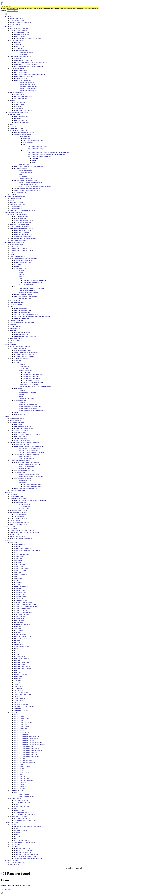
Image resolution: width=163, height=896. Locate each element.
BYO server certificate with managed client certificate (46, 154)
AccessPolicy (19, 546)
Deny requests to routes (18, 240)
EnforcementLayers (21, 586)
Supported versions (21, 800)
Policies (17, 836)
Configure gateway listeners (15, 196)
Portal (7, 416)
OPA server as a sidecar (27, 290)
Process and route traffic (13, 212)
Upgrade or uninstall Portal (23, 428)
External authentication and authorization (24, 258)
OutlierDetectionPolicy (22, 646)
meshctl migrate (19, 776)
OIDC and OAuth (20, 268)
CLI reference (15, 712)
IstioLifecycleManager (22, 624)
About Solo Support (17, 862)
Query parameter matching (23, 220)
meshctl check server (21, 718)
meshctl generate (20, 758)
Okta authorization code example (34, 280)
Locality (17, 640)
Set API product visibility (27, 466)
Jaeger (16, 412)
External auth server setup (23, 260)
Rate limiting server (25, 178)
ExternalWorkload (20, 596)
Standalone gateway (26, 52)
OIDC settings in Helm (31, 380)
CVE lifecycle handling (22, 818)
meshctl (17, 714)
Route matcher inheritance (28, 86)
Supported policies (20, 98)
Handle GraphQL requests (19, 498)
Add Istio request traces (22, 350)
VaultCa (17, 696)
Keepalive (17, 632)
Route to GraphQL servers (19, 510)
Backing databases (20, 168)
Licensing (17, 118)
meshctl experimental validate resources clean (30, 744)
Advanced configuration (18, 130)
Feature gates (18, 804)
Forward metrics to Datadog (24, 354)
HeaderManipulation (21, 614)
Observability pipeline (22, 840)
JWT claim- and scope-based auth (26, 314)
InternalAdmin (19, 622)
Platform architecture (21, 34)
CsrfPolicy (18, 580)
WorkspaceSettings (20, 710)
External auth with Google (32, 374)
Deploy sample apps (17, 20)
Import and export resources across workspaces (30, 62)
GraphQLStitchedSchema (23, 612)
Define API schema (16, 496)
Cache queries (15, 520)
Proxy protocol (15, 328)
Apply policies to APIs (22, 440)
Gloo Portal (14, 846)
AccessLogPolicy (20, 544)
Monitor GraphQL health (18, 524)
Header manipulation (17, 302)
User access (18, 106)
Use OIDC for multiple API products (31, 452)
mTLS (25, 150)
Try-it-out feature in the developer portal (28, 858)
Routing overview (20, 70)
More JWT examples (21, 318)
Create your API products (19, 430)
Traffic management (17, 68)
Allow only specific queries (19, 522)
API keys (17, 264)
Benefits (17, 42)
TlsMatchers (18, 690)
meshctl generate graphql (23, 760)
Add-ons (17, 832)
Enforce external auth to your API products (29, 446)
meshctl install (19, 768)
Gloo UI (22, 174)
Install (12, 124)
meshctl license (19, 770)
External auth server (26, 172)
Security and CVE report (18, 816)
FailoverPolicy (19, 598)
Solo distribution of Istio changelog (26, 814)
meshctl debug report (21, 732)
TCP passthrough (16, 208)
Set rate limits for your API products (26, 454)
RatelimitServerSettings (22, 668)
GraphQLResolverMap (22, 608)
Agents (16, 828)
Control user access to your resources (27, 190)
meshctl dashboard (20, 728)
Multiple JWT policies (22, 312)
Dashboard (18, 582)
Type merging (19, 516)
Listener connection (17, 320)
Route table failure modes (27, 90)
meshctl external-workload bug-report (27, 748)
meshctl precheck (20, 782)
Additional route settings (22, 236)
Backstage (22, 482)
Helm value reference (17, 790)
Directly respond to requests (19, 226)
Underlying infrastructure (23, 110)
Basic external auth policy (23, 262)
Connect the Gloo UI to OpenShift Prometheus (35, 386)
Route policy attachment (27, 88)
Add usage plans (24, 468)
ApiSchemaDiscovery (22, 554)
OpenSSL (35, 158)
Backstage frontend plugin (32, 484)
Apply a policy (15, 24)
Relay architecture (20, 36)
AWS (34, 160)
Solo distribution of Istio (22, 802)
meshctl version (19, 788)
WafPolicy (18, 702)
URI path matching (21, 216)
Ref (15, 670)
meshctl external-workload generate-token (28, 750)
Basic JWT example (21, 308)
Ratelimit (17, 660)
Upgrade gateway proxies (28, 184)
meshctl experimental (21, 734)
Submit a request (15, 864)
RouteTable (18, 678)
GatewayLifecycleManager (23, 602)
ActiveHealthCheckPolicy (23, 548)
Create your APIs (20, 432)
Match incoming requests (18, 214)
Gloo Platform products (22, 32)
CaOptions (18, 560)
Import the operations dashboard (30, 406)
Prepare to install (15, 114)
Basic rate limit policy (21, 334)
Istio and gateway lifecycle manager (22, 842)
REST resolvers (24, 504)
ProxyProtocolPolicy (21, 658)
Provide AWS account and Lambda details (24, 532)
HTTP (12, 200)
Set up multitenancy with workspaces (27, 188)
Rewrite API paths (20, 436)
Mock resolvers (24, 508)
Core (16, 576)
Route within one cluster (22, 230)
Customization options (26, 398)
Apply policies (19, 94)
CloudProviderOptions (22, 568)
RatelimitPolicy (19, 664)
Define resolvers (20, 502)
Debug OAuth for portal (22, 852)
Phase (16, 648)
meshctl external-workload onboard (26, 754)
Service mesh (23, 54)
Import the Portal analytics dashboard (32, 410)
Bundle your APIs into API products (27, 434)
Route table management (22, 80)
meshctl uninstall (20, 786)
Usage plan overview (21, 444)
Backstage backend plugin (32, 486)
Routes (16, 834)
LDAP (16, 266)
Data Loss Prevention (17, 256)
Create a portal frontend (22, 478)
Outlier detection (15, 326)
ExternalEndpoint (20, 592)
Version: (4, 10)
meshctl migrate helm (21, 778)
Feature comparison (21, 46)
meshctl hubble (19, 764)
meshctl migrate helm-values (24, 780)
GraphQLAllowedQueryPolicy (25, 604)
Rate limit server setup (22, 332)
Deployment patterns (21, 50)
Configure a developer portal (20, 460)
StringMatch (18, 686)
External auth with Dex (31, 376)
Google (21, 270)
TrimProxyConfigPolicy (22, 694)
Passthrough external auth (23, 294)
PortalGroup (18, 654)
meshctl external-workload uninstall (26, 756)
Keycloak (22, 274)
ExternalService (19, 594)
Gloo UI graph (15, 844)
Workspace (18, 708)
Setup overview (15, 420)
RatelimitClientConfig (22, 662)
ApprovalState (19, 556)
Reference (8, 540)
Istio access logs (19, 414)
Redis (16, 838)
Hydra (21, 272)
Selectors (17, 680)
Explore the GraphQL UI (18, 518)
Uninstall (13, 194)
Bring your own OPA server (28, 292)
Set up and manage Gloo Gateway (17, 112)
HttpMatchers (19, 618)
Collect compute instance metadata (26, 352)
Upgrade (13, 126)
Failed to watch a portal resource (25, 856)
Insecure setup (28, 142)
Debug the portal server (22, 848)
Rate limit (13, 330)
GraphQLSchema (20, 610)
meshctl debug (19, 730)
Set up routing (15, 534)
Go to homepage (7, 889)
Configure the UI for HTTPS (29, 384)
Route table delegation (26, 82)
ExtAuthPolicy (19, 588)
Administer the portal (17, 422)
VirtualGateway (19, 700)
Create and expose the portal (24, 470)
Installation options (20, 120)
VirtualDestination (20, 698)
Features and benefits (17, 418)
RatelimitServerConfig (22, 666)
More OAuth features (26, 284)
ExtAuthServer (19, 590)
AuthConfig (18, 558)
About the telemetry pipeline (20, 346)
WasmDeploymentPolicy (23, 704)
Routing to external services (24, 76)
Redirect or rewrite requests (19, 224)
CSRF (12, 254)
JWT (11, 306)
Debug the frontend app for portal (26, 854)
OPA (16, 286)
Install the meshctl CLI (22, 116)
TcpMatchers (18, 688)
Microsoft (22, 276)
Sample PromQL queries (27, 392)
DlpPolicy (17, 584)
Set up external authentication (29, 474)
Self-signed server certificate (37, 146)
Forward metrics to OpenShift (24, 356)
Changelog (13, 808)
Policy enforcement (16, 92)
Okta (20, 278)
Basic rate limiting (25, 456)
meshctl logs (18, 774)
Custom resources (20, 830)
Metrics (21, 394)
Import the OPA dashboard (28, 408)
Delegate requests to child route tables (23, 238)
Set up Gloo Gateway (17, 18)
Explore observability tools (19, 358)
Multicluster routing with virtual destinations (29, 74)
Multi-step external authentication (25, 296)
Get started (9, 16)
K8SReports (18, 630)
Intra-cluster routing (21, 72)
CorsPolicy (18, 578)
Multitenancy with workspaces (20, 56)
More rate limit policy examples (25, 336)
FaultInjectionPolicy (21, 600)
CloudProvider (19, 566)
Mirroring (13, 324)
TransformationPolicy (21, 692)
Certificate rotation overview (33, 140)
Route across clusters (21, 232)
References (18, 672)
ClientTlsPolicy (19, 564)
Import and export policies (23, 96)
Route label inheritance (27, 84)
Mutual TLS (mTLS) (17, 204)
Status (16, 684)
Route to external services (23, 234)
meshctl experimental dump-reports (26, 736)
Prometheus (18, 388)
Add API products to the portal (29, 464)
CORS (12, 252)
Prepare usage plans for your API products (24, 442)
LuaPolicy (17, 642)
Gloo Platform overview (18, 30)
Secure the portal (20, 472)
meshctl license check (21, 772)
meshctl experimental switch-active (26, 738)
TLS (24, 144)
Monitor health (10, 344)
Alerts (21, 396)
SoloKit (17, 682)
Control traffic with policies (15, 242)
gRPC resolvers (24, 506)
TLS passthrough (16, 206)
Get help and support (12, 860)
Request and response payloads (21, 538)
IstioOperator (18, 626)
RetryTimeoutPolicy (21, 674)
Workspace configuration (23, 60)
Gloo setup (13, 824)
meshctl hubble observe (22, 766)
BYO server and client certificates (39, 156)
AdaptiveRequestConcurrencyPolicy (27, 550)
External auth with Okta (31, 378)
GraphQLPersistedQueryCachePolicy (27, 606)
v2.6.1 (16, 792)
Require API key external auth (29, 448)
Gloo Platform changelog (23, 812)
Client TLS (14, 246)
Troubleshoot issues (12, 822)
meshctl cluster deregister (23, 722)
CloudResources (20, 570)
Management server (25, 170)
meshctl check (19, 716)
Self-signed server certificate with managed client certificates (48, 152)
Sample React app (25, 480)
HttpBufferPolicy (20, 616)
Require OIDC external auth (28, 450)
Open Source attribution (22, 806)
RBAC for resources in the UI (33, 382)
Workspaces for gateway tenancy (25, 64)
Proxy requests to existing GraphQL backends (30, 500)
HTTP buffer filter (16, 304)
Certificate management (22, 134)
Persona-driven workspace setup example (28, 66)
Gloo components (20, 102)
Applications (18, 108)
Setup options (28, 138)
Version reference (16, 798)
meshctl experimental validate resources (28, 742)
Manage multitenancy (17, 536)
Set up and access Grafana (28, 404)
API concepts (19, 48)
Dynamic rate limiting (26, 458)
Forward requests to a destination (21, 228)
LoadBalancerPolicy (21, 638)
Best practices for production (24, 132)
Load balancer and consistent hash (22, 322)
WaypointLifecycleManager (24, 706)
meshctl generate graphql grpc (24, 762)
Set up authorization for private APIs (31, 476)
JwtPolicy (17, 628)
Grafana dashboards (21, 400)
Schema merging (20, 514)
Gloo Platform (24, 794)
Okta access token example (32, 282)
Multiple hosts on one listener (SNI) (22, 210)
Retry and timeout (16, 338)
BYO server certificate (35, 148)
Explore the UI (24, 368)
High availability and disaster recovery (27, 38)
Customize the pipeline (18, 348)
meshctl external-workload (23, 746)
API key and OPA (25, 298)
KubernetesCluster (20, 634)
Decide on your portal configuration (26, 462)
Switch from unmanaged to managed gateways (35, 186)
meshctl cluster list (20, 724)
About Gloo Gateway (17, 40)
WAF (12, 342)
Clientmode (18, 562)
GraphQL (8, 492)
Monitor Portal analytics (22, 426)
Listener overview (16, 198)
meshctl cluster (19, 720)
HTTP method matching (22, 222)
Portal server (23, 176)
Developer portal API (17, 490)
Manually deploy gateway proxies (30, 182)
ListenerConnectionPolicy (23, 636)
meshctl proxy (19, 784)
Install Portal (18, 424)
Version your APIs (20, 438)
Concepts (8, 26)
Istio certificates (24, 164)
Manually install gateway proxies (25, 180)
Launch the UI (24, 366)
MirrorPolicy (18, 644)
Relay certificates (25, 136)
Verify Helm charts (16, 128)
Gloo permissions (20, 192)
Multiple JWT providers (22, 310)
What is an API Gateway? (19, 28)
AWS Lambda (10, 526)
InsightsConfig (19, 620)
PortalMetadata (19, 656)
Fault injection (15, 300)
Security (13, 100)
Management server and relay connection (28, 826)
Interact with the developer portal (25, 488)
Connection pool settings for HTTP (22, 248)
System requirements (21, 122)
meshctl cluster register (22, 726)
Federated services (20, 78)
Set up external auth (25, 370)
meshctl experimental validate (24, 740)
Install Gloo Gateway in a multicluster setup (29, 166)
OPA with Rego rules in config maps (31, 288)
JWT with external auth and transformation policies (32, 316)
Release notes (19, 810)
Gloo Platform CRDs (26, 796)
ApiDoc (17, 552)
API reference (15, 542)
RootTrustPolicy (20, 676)
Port (15, 650)
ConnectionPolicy (20, 574)
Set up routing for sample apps (20, 22)
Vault (34, 162)
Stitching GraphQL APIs (18, 512)
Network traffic (19, 104)
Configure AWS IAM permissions (22, 530)
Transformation (15, 340)
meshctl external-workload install (25, 752)
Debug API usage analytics (23, 850)
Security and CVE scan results (24, 820)
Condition (17, 572)
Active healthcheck (16, 244)
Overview (17, 44)
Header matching (20, 218)
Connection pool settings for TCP (21, 250)
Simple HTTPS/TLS (17, 202)
